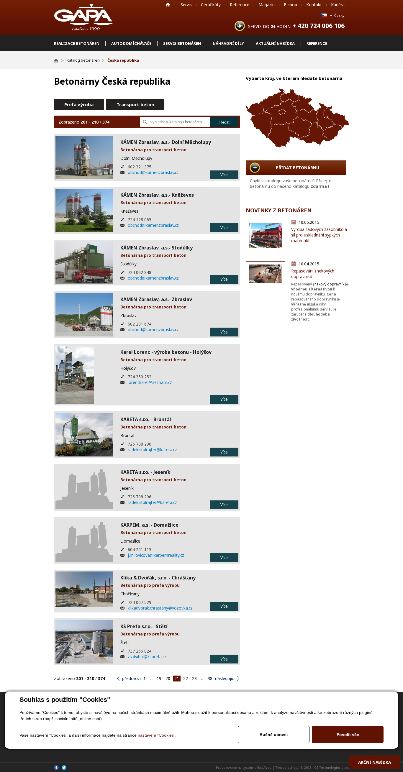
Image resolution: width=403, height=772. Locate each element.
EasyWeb (264, 767)
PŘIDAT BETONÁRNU (297, 167)
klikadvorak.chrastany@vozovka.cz (160, 608)
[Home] (59, 60)
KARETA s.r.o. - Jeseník (145, 472)
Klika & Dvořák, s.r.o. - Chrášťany (158, 577)
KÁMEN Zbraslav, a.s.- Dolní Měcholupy (165, 142)
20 (168, 678)
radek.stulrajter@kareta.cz (152, 449)
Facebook (56, 767)
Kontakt (314, 4)
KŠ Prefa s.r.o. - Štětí (144, 626)
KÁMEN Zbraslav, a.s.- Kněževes (157, 195)
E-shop (290, 4)
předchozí (131, 678)
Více (224, 175)
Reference (239, 4)
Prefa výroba (79, 104)
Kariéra (338, 4)
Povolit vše (348, 734)
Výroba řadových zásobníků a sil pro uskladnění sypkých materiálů (319, 234)
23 (194, 678)
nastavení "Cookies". (157, 735)
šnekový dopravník (328, 284)
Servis (186, 4)
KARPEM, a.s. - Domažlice (149, 525)
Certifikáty (211, 4)
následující (225, 678)
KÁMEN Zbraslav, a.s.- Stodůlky (156, 247)
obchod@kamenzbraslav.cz (153, 172)
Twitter (64, 767)
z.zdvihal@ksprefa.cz (147, 656)
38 (210, 678)
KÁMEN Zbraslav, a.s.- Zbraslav (156, 299)
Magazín (266, 4)
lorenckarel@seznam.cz (150, 382)
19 (159, 678)
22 (185, 678)
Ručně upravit (274, 734)
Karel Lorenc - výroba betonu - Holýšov (166, 352)
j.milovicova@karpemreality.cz (156, 555)
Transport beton (135, 104)
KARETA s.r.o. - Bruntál (145, 419)
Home (168, 4)
